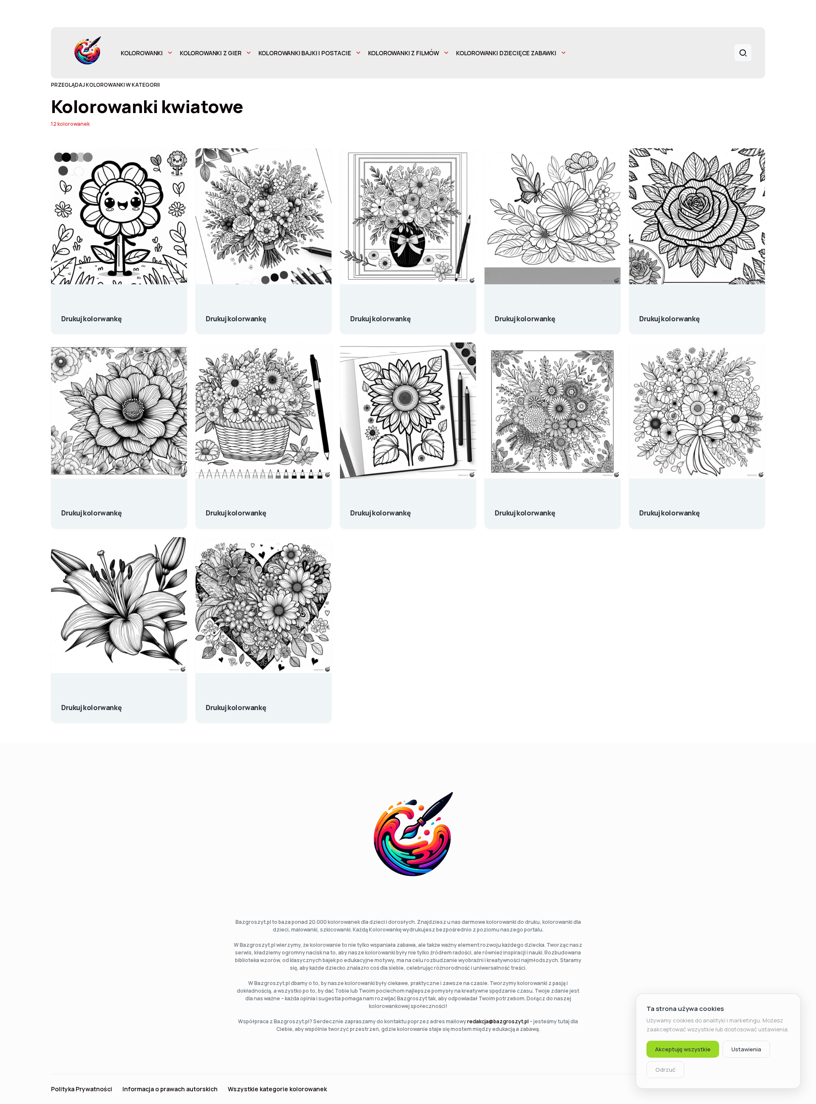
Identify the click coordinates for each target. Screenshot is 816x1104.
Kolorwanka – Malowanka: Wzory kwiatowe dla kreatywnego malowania (91, 509)
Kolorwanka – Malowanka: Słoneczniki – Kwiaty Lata (380, 509)
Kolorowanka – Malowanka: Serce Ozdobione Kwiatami (236, 703)
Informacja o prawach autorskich (170, 1089)
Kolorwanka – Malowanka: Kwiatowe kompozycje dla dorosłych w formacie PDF (525, 509)
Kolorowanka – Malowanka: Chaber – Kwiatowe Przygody (91, 314)
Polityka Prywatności (81, 1089)
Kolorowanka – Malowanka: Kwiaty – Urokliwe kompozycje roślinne (380, 314)
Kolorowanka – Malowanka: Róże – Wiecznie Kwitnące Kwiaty (669, 314)
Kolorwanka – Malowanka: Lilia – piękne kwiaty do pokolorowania (91, 703)
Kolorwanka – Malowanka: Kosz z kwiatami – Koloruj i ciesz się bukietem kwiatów (236, 509)
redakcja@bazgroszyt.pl (498, 1021)
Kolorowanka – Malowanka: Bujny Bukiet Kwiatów (236, 314)
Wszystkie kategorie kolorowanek (277, 1089)
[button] (742, 52)
